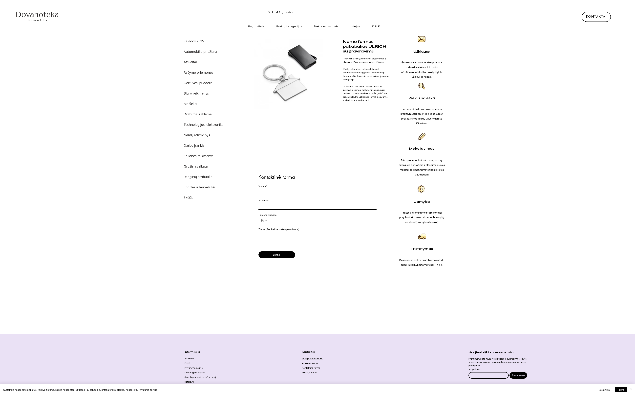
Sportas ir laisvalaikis (200, 187)
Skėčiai (189, 197)
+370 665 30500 (310, 363)
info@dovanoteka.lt (412, 72)
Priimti (621, 389)
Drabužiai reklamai (198, 114)
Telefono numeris (267, 215)
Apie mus (189, 358)
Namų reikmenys (197, 135)
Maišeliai (190, 103)
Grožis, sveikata (196, 166)
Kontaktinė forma (311, 368)
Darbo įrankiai (194, 145)
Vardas (262, 186)
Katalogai (189, 381)
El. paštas (264, 200)
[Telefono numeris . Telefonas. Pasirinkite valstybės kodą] (263, 221)
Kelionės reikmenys (198, 156)
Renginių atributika (198, 176)
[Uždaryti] (631, 389)
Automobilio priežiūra (200, 51)
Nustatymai (604, 389)
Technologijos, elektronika (204, 124)
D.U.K (187, 363)
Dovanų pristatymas (195, 372)
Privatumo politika (194, 368)
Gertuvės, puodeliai (198, 83)
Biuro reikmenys (196, 93)
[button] (289, 26)
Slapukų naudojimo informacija (201, 377)
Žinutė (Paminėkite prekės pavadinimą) (278, 229)
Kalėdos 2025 (194, 41)
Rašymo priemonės (198, 72)
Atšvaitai (190, 62)
